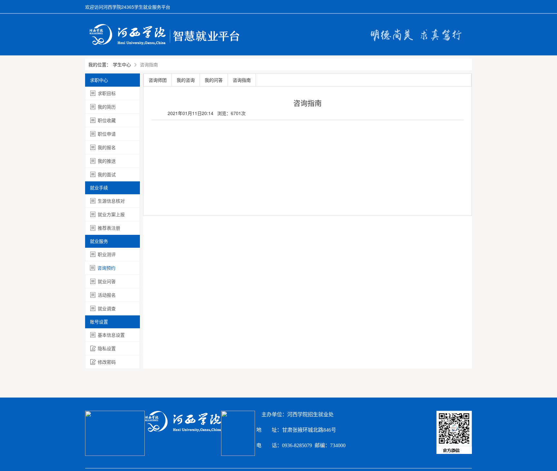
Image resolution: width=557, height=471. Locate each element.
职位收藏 (107, 120)
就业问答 (107, 281)
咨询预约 (106, 267)
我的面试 (107, 174)
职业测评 (107, 254)
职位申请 (107, 133)
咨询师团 (158, 80)
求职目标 (107, 93)
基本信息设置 (111, 335)
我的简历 (107, 106)
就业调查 (107, 308)
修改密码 (107, 362)
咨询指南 (242, 80)
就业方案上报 (111, 214)
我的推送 (107, 161)
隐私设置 (107, 348)
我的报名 (107, 147)
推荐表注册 (109, 228)
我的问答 (214, 80)
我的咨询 (186, 80)
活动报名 (107, 295)
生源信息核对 (111, 200)
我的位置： (99, 64)
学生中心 (122, 64)
